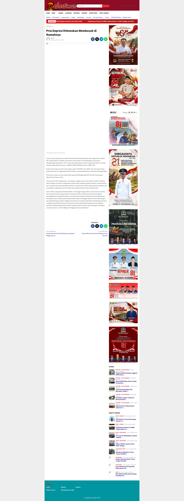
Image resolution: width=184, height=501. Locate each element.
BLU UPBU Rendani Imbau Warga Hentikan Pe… (126, 475)
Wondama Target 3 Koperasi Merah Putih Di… (125, 398)
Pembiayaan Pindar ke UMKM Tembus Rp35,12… (125, 428)
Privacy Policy (50, 490)
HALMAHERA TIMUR (120, 449)
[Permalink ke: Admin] (48, 39)
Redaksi (63, 487)
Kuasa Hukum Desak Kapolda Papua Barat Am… (125, 467)
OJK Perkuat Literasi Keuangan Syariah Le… (126, 420)
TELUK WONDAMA (125, 369)
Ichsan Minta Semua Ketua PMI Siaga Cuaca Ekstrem (95, 233)
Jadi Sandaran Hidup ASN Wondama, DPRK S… (124, 390)
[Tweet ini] (97, 39)
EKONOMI (118, 369)
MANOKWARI (123, 432)
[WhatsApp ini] (106, 39)
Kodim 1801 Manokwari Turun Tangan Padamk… (125, 460)
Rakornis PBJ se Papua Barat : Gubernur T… (125, 407)
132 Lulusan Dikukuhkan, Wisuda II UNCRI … (126, 436)
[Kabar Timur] (61, 6)
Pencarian (106, 6)
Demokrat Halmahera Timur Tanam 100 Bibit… (125, 453)
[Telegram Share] (101, 39)
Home (48, 487)
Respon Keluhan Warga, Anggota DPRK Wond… (126, 374)
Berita (117, 416)
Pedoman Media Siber (67, 490)
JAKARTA (122, 416)
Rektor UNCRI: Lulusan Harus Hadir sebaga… (125, 445)
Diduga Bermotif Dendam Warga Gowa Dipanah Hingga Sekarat (60, 233)
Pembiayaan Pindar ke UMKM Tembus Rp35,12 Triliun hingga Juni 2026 (91, 21)
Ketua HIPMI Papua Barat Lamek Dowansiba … (126, 382)
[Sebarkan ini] (93, 39)
